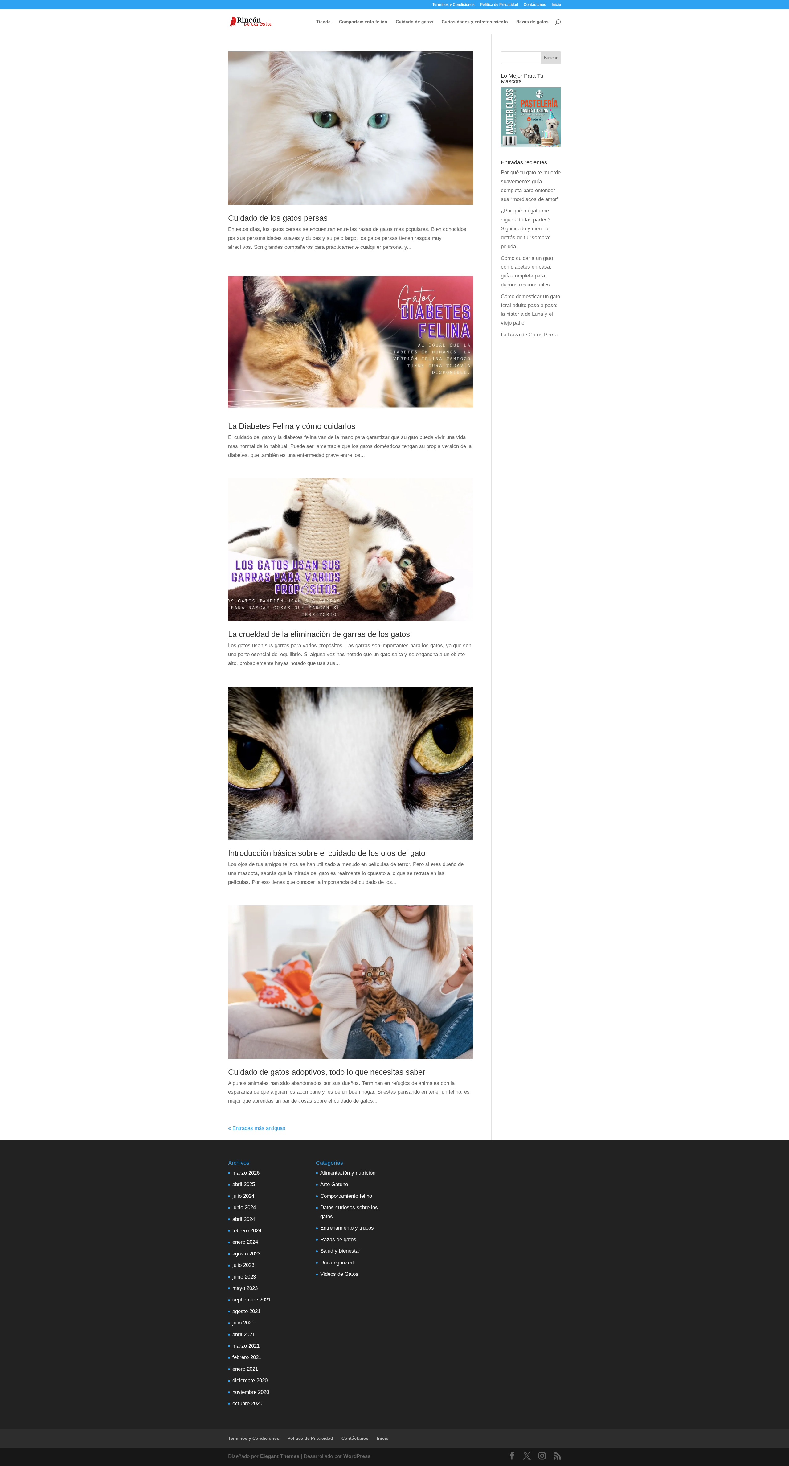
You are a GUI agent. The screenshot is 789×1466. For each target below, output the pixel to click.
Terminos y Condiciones (453, 5)
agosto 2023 (246, 1254)
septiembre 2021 (251, 1300)
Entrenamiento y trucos (347, 1228)
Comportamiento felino (363, 21)
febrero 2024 (246, 1231)
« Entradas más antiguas (256, 1128)
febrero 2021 (246, 1357)
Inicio (556, 5)
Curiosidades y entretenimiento (475, 21)
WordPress (356, 1456)
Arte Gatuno (334, 1184)
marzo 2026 (246, 1173)
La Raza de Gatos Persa (529, 335)
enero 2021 (245, 1369)
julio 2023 (243, 1265)
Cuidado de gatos (414, 21)
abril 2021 (243, 1334)
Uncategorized (337, 1263)
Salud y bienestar (340, 1251)
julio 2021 (243, 1323)
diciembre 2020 (250, 1380)
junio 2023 (244, 1277)
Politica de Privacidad (499, 5)
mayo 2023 (245, 1288)
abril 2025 (243, 1184)
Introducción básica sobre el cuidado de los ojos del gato (326, 853)
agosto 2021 (246, 1311)
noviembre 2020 (250, 1392)
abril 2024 (243, 1219)
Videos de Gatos (339, 1274)
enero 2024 (245, 1242)
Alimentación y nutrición (347, 1173)
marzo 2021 (246, 1346)
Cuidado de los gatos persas (278, 218)
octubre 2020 (247, 1403)
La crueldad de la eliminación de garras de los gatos (319, 634)
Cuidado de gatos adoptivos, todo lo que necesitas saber (326, 1072)
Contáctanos (535, 5)
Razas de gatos (532, 21)
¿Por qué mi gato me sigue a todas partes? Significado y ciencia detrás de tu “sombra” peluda (526, 228)
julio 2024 (243, 1196)
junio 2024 (244, 1207)
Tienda (323, 21)
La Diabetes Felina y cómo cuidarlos (291, 426)
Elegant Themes (279, 1456)
